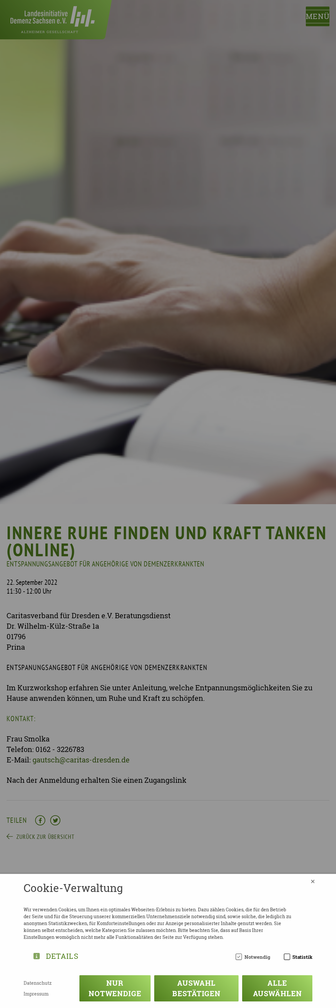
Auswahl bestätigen (196, 988)
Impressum (36, 994)
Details (62, 955)
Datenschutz (38, 983)
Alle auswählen (277, 988)
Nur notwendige (115, 988)
